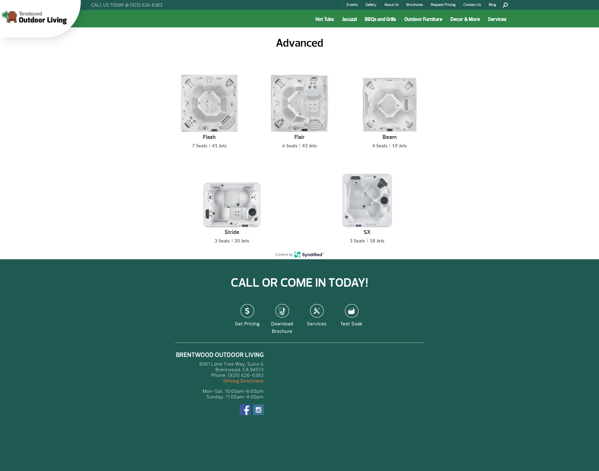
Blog (492, 4)
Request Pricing (443, 4)
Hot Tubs (324, 19)
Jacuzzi (349, 19)
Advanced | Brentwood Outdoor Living (35, 17)
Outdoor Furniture (423, 19)
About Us (391, 4)
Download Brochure (282, 327)
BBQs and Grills (380, 19)
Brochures (414, 4)
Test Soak (351, 324)
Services (497, 19)
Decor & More (465, 19)
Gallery (370, 4)
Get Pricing (247, 324)
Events (352, 4)
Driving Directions (243, 381)
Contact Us (472, 4)
